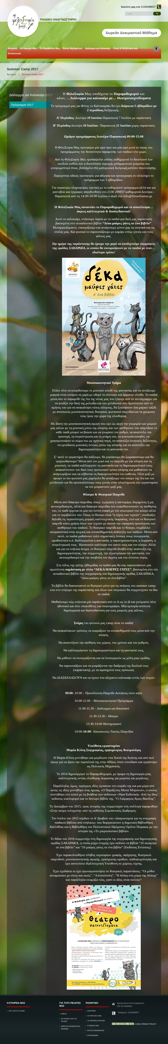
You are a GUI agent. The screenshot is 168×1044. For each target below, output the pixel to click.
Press (64, 1014)
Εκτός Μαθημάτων (72, 49)
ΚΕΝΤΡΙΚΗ (91, 1011)
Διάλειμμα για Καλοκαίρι (97, 49)
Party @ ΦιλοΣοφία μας (125, 49)
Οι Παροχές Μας (28, 49)
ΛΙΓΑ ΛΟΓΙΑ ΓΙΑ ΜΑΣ (17, 1011)
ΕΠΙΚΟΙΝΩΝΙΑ (92, 1035)
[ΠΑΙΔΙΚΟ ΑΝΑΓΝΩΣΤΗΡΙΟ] (123, 1024)
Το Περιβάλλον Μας (50, 48)
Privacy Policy (149, 1024)
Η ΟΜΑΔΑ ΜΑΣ (93, 1025)
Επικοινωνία (14, 53)
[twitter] (156, 48)
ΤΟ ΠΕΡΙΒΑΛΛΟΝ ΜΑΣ (96, 1021)
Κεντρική (12, 49)
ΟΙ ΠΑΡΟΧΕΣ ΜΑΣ (94, 1016)
